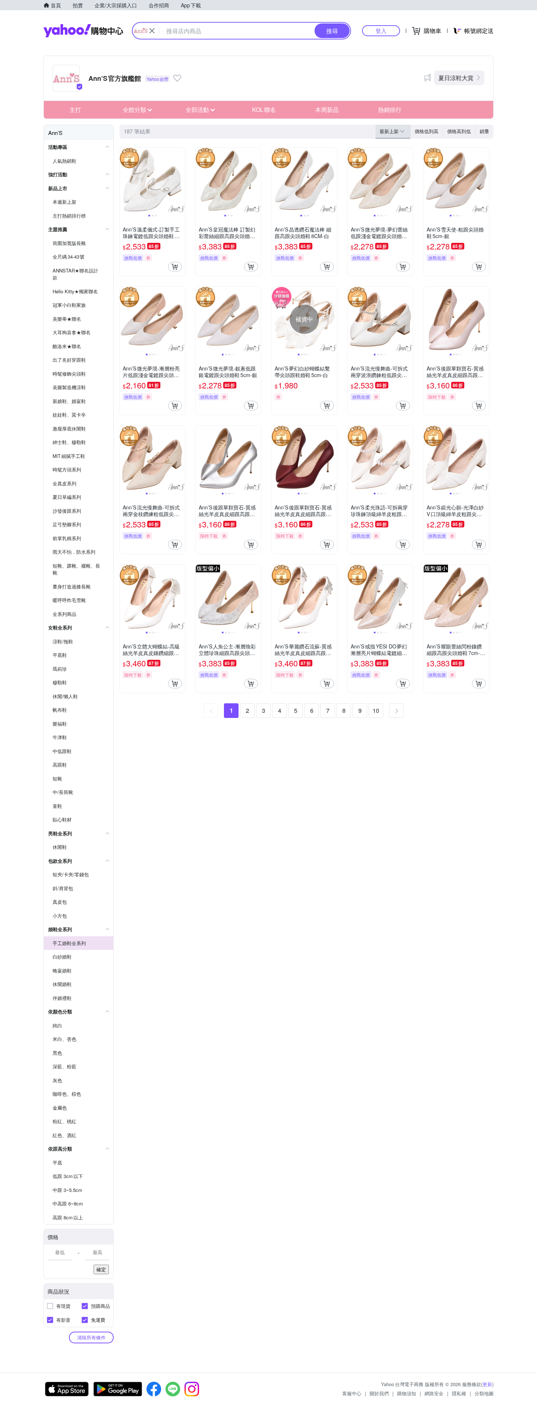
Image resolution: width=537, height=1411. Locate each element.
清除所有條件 (91, 1337)
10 (376, 710)
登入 (381, 30)
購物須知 (406, 1393)
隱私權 (459, 1393)
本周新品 (327, 109)
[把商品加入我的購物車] (175, 266)
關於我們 (379, 1393)
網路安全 (433, 1393)
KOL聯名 (264, 109)
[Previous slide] (124, 180)
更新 (487, 1384)
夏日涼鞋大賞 (455, 78)
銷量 (484, 131)
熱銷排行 (389, 109)
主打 (75, 109)
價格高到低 (459, 131)
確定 (101, 1269)
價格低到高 (426, 131)
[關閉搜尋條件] (152, 30)
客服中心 (351, 1393)
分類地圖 (484, 1393)
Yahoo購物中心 (83, 30)
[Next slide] (180, 180)
